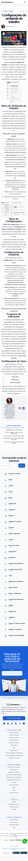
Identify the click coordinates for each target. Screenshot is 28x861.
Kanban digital (14, 769)
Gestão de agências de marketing (14, 752)
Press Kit (14, 782)
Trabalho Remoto (14, 750)
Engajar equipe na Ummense (14, 779)
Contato (14, 801)
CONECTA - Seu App (14, 758)
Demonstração (14, 822)
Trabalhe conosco (14, 806)
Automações (14, 745)
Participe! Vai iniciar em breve (12, 673)
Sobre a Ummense (14, 792)
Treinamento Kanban (14, 824)
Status (14, 787)
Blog (14, 827)
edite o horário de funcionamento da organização (16, 280)
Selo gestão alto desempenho (14, 774)
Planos (14, 790)
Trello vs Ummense (14, 732)
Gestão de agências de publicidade (14, 755)
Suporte (14, 809)
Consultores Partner (14, 785)
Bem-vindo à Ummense (14, 767)
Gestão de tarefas (14, 740)
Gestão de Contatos (14, 742)
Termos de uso (14, 846)
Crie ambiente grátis (14, 718)
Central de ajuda (14, 819)
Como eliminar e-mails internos (14, 777)
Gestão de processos (14, 737)
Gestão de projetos (14, 735)
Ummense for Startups (14, 772)
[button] (24, 2)
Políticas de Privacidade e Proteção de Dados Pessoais (13, 849)
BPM (14, 747)
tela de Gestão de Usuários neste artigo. (15, 152)
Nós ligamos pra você (14, 804)
